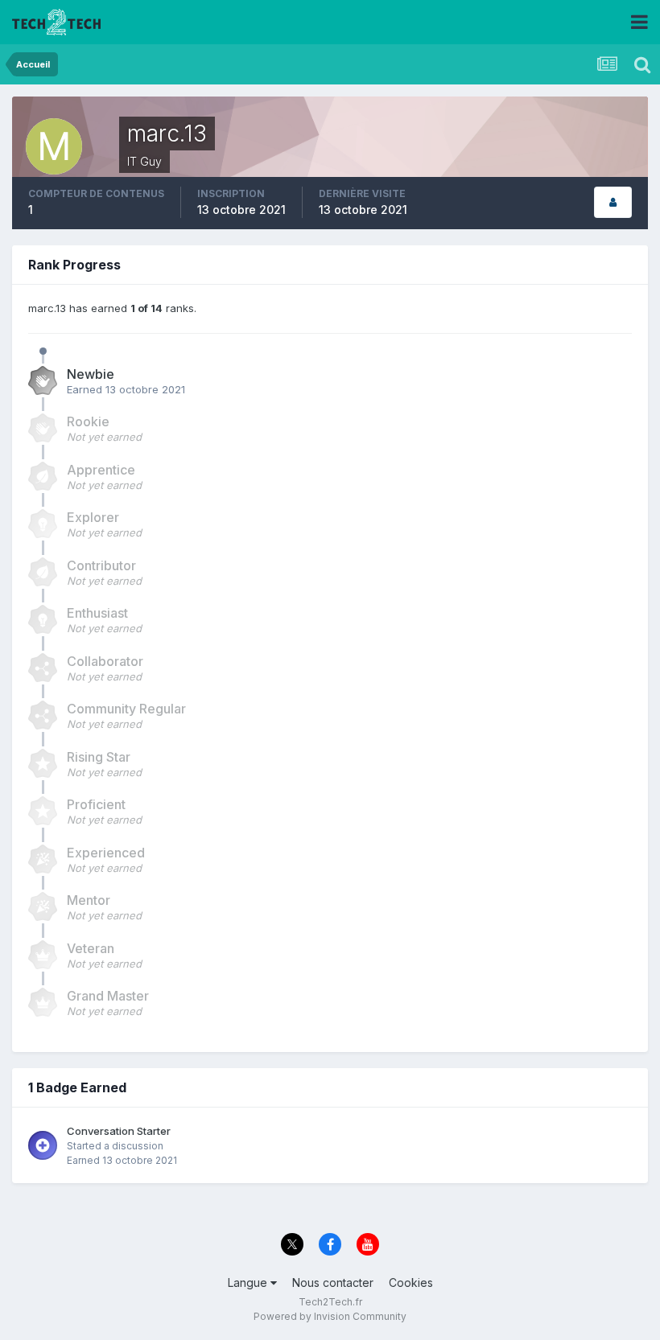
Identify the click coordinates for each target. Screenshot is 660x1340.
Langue (249, 1282)
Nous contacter (332, 1282)
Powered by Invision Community (330, 1316)
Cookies (411, 1282)
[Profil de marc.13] (613, 202)
